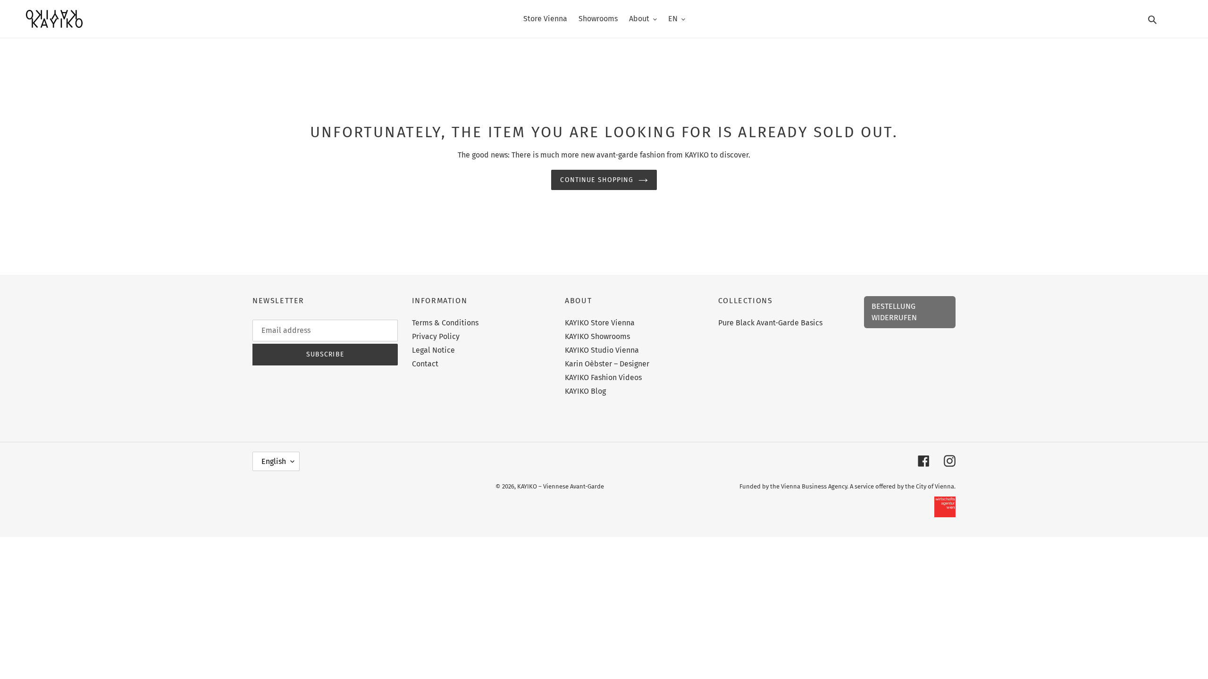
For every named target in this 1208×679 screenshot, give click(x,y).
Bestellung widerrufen (894, 312)
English (273, 461)
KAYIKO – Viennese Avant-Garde (560, 486)
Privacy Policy (436, 336)
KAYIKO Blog (585, 391)
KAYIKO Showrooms (597, 336)
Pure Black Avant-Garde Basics (770, 322)
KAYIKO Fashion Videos (603, 377)
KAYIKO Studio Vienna (602, 350)
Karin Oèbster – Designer (607, 363)
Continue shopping (596, 180)
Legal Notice (433, 350)
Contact (425, 363)
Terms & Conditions (445, 322)
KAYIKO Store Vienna (600, 322)
